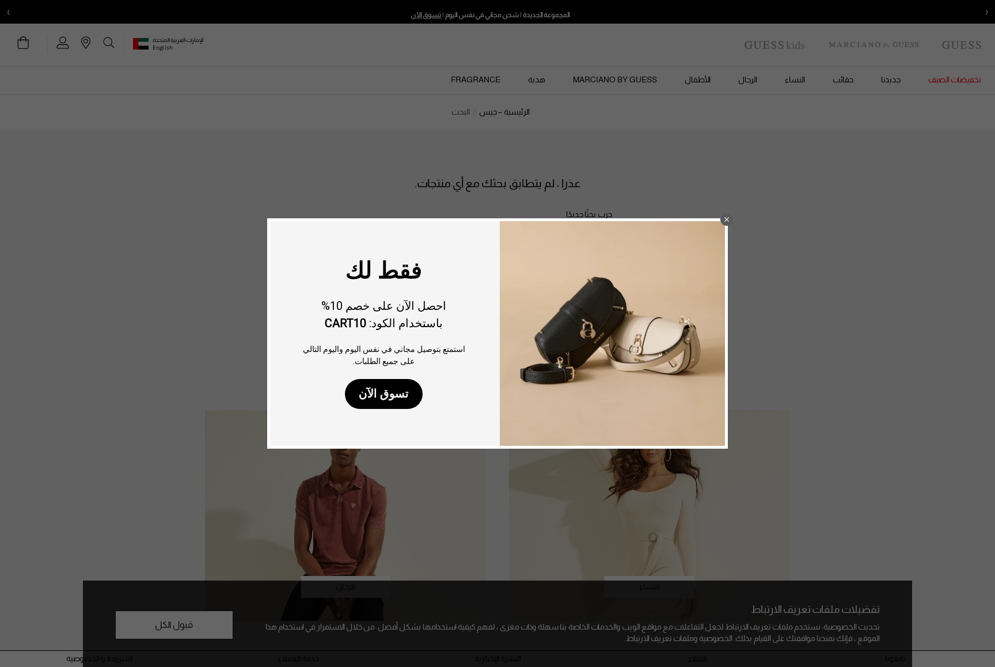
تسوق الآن (384, 393)
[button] (726, 219)
